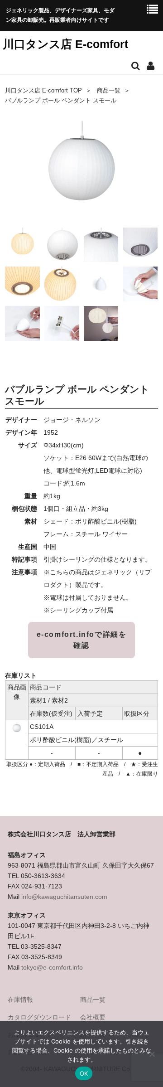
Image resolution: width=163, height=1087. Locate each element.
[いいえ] (151, 1053)
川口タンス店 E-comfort (65, 44)
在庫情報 (20, 999)
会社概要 (92, 1017)
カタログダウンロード (39, 1017)
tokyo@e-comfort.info (52, 967)
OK (84, 1073)
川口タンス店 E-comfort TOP (43, 90)
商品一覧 (108, 90)
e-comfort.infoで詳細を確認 (82, 640)
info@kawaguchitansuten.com (64, 896)
